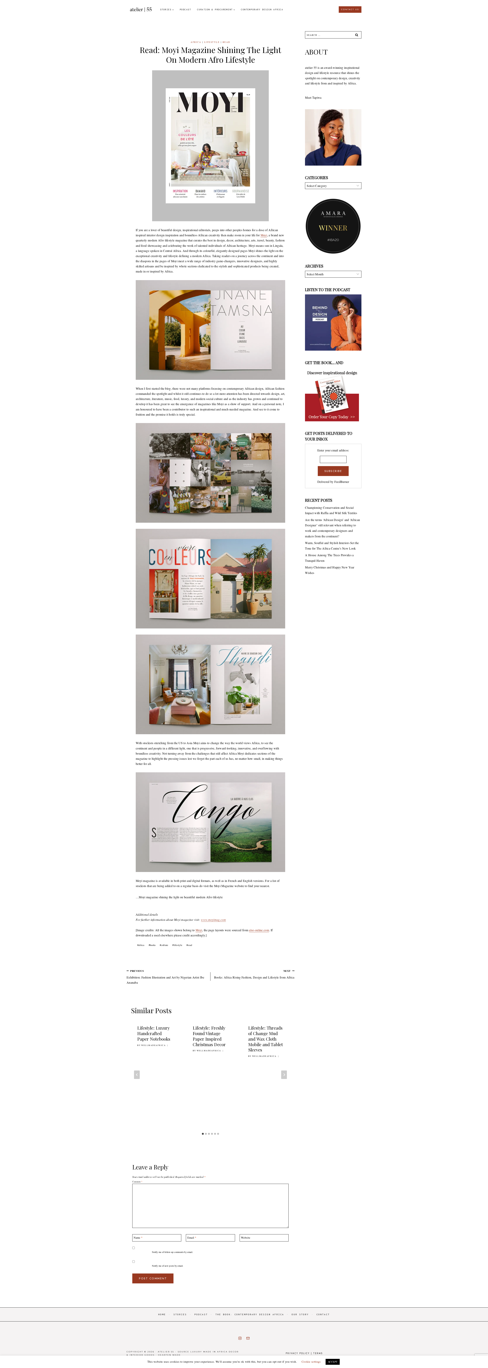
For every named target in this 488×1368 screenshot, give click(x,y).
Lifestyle (212, 42)
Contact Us (350, 9)
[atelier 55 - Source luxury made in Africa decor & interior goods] (140, 9)
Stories (180, 1314)
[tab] (203, 1134)
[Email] (248, 1338)
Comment (137, 1181)
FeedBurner (341, 482)
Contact (323, 1314)
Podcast (185, 9)
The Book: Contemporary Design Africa (249, 1314)
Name (138, 1237)
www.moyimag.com (213, 920)
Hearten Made (169, 1355)
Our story (300, 1314)
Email (191, 1237)
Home (162, 1314)
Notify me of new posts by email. (167, 1265)
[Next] (284, 1075)
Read (226, 42)
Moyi (264, 235)
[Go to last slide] (137, 1075)
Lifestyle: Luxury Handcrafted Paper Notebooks (153, 1033)
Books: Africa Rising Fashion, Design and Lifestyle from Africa (254, 974)
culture (164, 945)
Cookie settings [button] (311, 1361)
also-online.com (259, 930)
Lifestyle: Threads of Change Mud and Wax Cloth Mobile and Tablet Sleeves (265, 1039)
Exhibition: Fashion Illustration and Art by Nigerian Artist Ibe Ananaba (165, 976)
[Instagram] (240, 1338)
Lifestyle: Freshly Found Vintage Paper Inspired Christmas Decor (209, 1036)
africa (140, 945)
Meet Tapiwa (313, 97)
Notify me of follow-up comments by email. (172, 1252)
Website (245, 1237)
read (189, 945)
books (152, 945)
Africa (196, 42)
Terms (318, 1353)
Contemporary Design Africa (262, 9)
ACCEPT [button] (333, 1361)
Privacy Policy (298, 1353)
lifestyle (177, 945)
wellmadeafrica (153, 1045)
